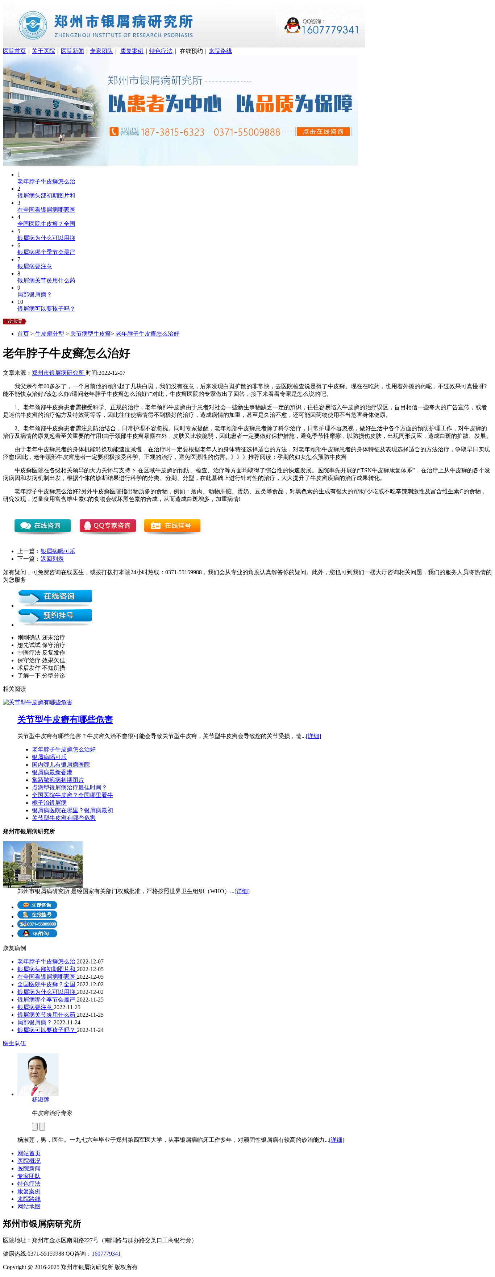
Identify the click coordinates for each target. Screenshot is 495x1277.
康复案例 (131, 51)
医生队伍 (14, 1043)
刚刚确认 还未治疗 (41, 637)
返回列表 (52, 559)
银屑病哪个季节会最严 (46, 252)
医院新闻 (72, 51)
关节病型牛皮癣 (90, 334)
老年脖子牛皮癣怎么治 (46, 181)
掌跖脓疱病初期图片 (58, 780)
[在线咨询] (54, 605)
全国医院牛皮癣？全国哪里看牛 (72, 795)
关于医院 (43, 51)
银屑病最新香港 (52, 772)
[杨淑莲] (38, 1094)
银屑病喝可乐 (58, 551)
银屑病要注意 (34, 266)
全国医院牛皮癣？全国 (46, 224)
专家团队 (101, 51)
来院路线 (220, 51)
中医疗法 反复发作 (41, 653)
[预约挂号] (54, 625)
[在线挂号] (37, 916)
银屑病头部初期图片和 (46, 195)
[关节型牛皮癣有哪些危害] (37, 702)
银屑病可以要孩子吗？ (46, 309)
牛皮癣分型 (49, 334)
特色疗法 (160, 51)
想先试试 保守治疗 (41, 645)
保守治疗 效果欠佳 (41, 660)
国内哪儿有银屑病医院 (61, 765)
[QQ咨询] (37, 935)
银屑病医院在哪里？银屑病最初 (72, 810)
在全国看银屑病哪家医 (46, 210)
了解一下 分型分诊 (41, 675)
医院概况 (29, 1161)
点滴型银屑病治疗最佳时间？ (69, 787)
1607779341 (106, 1254)
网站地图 (29, 1206)
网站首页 (29, 1153)
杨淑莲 (40, 1099)
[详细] (313, 736)
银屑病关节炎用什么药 (46, 280)
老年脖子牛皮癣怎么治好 (147, 334)
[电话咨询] (37, 926)
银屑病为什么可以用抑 (46, 238)
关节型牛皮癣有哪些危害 (65, 719)
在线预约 (191, 51)
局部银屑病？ (34, 294)
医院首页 (14, 51)
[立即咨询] (37, 907)
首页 (23, 334)
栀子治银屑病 (49, 803)
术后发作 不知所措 (41, 668)
